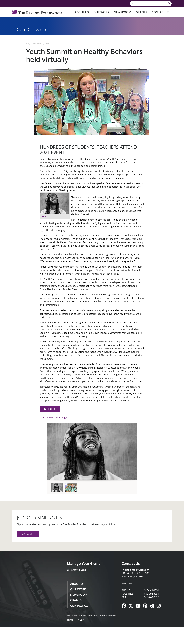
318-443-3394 (151, 590)
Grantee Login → (79, 569)
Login (2, 625)
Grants (141, 12)
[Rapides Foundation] (37, 12)
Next (133, 450)
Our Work (101, 12)
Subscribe (28, 534)
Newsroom (122, 12)
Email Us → (128, 583)
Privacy (80, 619)
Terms (70, 619)
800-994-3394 (151, 593)
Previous (50, 450)
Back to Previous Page (55, 417)
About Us (82, 12)
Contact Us (160, 12)
